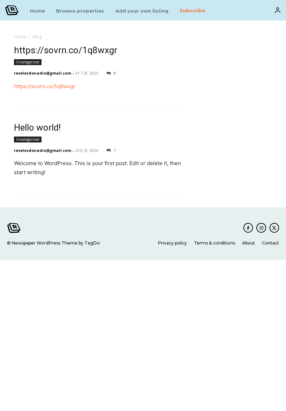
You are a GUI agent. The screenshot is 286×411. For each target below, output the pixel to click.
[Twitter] (274, 227)
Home (20, 37)
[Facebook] (248, 227)
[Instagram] (261, 227)
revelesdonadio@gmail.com (42, 73)
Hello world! (37, 127)
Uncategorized (27, 62)
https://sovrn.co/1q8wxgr (65, 50)
